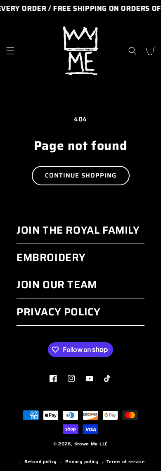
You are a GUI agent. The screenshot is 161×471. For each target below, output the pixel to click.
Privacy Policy (58, 312)
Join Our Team (57, 285)
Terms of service (125, 461)
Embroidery (51, 257)
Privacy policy (82, 461)
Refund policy (40, 461)
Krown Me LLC (91, 443)
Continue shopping (80, 175)
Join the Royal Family (78, 230)
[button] (10, 51)
